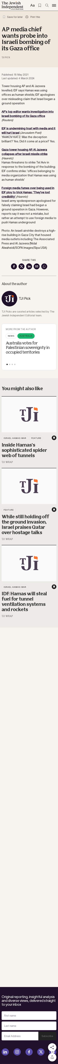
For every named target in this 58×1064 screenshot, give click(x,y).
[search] (47, 5)
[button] (7, 364)
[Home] (12, 5)
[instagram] (17, 1052)
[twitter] (40, 1052)
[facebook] (29, 1052)
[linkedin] (5, 1052)
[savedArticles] (40, 5)
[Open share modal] (52, 1047)
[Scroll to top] (52, 1057)
